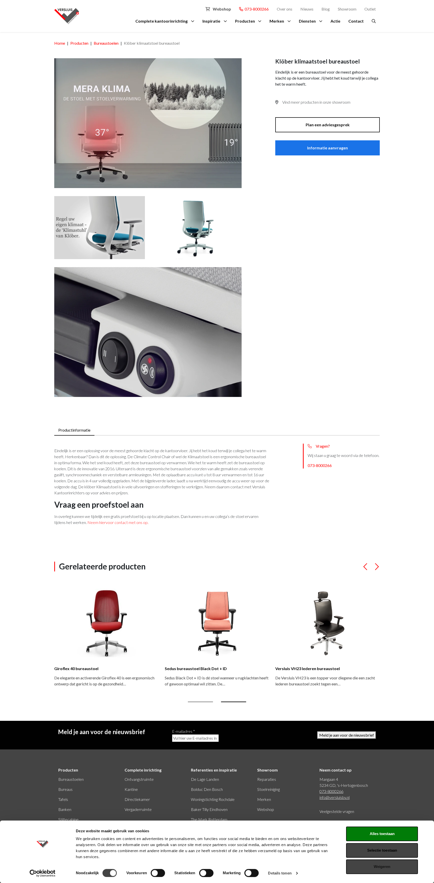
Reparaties (266, 779)
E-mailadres (183, 731)
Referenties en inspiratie (214, 770)
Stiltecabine (68, 819)
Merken (276, 21)
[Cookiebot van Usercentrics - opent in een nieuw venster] (43, 873)
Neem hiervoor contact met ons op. (117, 522)
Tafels (63, 799)
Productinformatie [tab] (74, 430)
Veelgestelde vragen (336, 811)
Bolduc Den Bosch (207, 789)
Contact (356, 21)
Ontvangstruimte (139, 779)
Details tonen (279, 873)
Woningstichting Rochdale (213, 799)
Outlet (370, 9)
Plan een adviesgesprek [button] (328, 124)
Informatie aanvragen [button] (327, 147)
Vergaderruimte (138, 809)
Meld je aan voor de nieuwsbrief (346, 735)
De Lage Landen (205, 779)
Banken (64, 809)
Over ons (284, 9)
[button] (365, 568)
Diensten (307, 21)
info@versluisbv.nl (334, 797)
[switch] (158, 873)
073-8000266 (256, 9)
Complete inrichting (143, 770)
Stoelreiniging (268, 789)
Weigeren (382, 866)
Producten (245, 21)
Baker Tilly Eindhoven (209, 809)
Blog (325, 9)
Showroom (347, 9)
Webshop (221, 9)
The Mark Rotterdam (209, 819)
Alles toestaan (382, 834)
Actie (335, 21)
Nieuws (306, 9)
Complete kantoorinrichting (161, 21)
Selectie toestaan (382, 850)
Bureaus (65, 789)
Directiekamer (137, 799)
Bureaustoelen (71, 779)
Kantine (131, 789)
